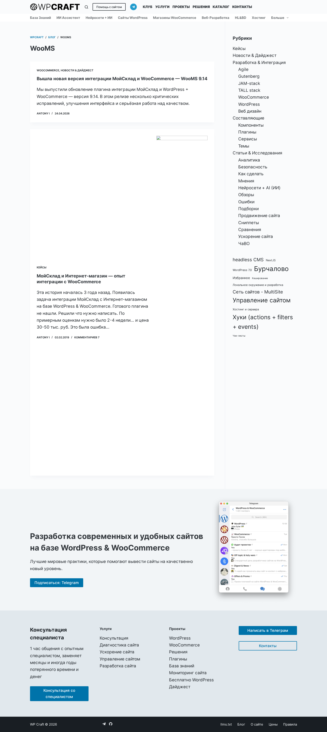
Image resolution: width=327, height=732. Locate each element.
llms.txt (226, 724)
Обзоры (246, 194)
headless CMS (248, 259)
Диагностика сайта (119, 645)
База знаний (40, 18)
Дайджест (179, 686)
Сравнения (249, 229)
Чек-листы (239, 335)
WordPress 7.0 (242, 270)
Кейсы (41, 267)
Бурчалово (271, 269)
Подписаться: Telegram (56, 582)
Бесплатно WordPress (191, 679)
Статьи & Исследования (257, 153)
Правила (290, 724)
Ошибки (246, 201)
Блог (241, 724)
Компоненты (251, 125)
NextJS (271, 260)
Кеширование (260, 278)
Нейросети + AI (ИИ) (259, 187)
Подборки (248, 208)
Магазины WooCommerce (174, 18)
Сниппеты (248, 222)
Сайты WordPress (132, 18)
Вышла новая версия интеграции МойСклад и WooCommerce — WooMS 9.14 (122, 78)
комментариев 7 (86, 337)
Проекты (181, 7)
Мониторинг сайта (188, 672)
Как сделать (251, 173)
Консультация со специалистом (59, 693)
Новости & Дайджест (77, 70)
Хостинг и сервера (246, 309)
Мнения (246, 180)
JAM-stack (249, 83)
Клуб (147, 7)
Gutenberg (249, 76)
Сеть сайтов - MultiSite (258, 292)
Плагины (247, 132)
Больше (277, 18)
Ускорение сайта (255, 236)
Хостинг (259, 18)
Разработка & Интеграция (259, 62)
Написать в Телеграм (267, 630)
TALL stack (249, 90)
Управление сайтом (262, 300)
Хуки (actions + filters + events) (263, 322)
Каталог (221, 7)
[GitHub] (110, 724)
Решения (201, 7)
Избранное (241, 278)
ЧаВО (244, 243)
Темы (243, 146)
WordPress (249, 104)
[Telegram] (133, 7)
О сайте (257, 724)
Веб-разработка (215, 18)
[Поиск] (86, 7)
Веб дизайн (249, 111)
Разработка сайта (118, 665)
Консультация (114, 638)
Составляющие (248, 118)
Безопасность (252, 167)
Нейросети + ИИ (99, 18)
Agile (243, 69)
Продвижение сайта (259, 215)
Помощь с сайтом (109, 7)
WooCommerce (48, 70)
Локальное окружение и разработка (258, 285)
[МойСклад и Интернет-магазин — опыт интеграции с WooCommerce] (182, 302)
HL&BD (240, 18)
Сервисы (247, 139)
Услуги (162, 7)
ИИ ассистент (68, 18)
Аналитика (249, 160)
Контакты (242, 7)
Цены (273, 724)
